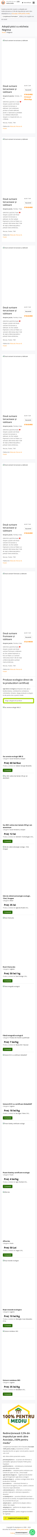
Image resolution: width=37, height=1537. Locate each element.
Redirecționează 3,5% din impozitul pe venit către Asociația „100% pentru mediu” (16, 1438)
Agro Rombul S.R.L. (21, 1182)
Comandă (7, 770)
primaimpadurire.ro (9, 1460)
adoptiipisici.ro (7, 1507)
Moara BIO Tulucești (22, 1045)
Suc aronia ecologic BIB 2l (13, 756)
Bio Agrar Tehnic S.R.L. (23, 1113)
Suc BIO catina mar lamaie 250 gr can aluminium (17, 826)
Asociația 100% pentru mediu (21, 13)
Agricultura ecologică (9, 689)
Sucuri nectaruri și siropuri (17, 759)
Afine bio (6, 1241)
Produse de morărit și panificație (19, 1038)
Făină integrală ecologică (13, 1035)
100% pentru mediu (13, 2)
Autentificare (27, 2)
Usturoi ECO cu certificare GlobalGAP (17, 1104)
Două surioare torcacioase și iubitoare (10, 89)
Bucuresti (28, 90)
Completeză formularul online (17, 1518)
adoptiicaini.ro (7, 1503)
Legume (12, 969)
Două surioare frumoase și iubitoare (10, 636)
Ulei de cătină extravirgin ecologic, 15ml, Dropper (17, 897)
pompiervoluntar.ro (9, 1511)
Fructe (11, 1175)
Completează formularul (10, 16)
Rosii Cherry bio (9, 967)
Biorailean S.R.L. (20, 1390)
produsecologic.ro (8, 1479)
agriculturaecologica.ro (10, 1475)
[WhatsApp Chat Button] (32, 1532)
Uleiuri (11, 900)
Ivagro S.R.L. (19, 1250)
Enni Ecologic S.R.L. (21, 976)
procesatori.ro (7, 1483)
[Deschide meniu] (34, 2)
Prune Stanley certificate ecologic (16, 1172)
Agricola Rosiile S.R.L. (22, 908)
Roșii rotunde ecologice (12, 1310)
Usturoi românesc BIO (11, 1380)
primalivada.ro (7, 1470)
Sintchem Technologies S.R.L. (25, 837)
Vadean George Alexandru (24, 766)
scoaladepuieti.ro (8, 1496)
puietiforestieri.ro (8, 1466)
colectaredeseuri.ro (9, 1490)
